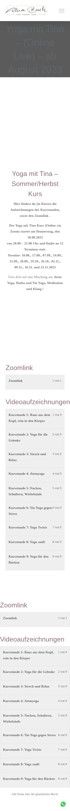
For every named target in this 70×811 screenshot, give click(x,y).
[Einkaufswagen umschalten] (48, 11)
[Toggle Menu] (62, 10)
